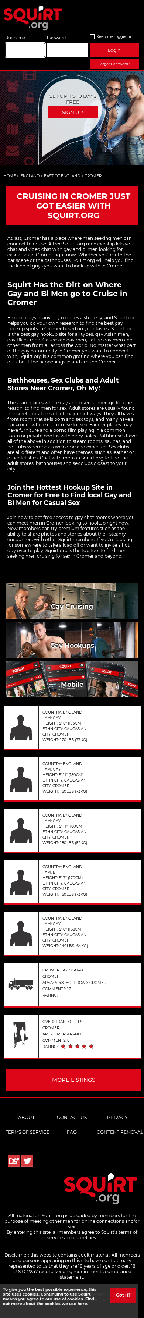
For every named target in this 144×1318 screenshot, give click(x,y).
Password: (56, 37)
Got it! (123, 1295)
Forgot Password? (114, 64)
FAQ (72, 1132)
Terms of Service (27, 1132)
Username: (15, 37)
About (26, 1117)
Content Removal (120, 1132)
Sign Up (72, 112)
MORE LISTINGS (73, 1080)
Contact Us (72, 1117)
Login (114, 50)
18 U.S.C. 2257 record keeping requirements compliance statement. (74, 1271)
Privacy (117, 1117)
